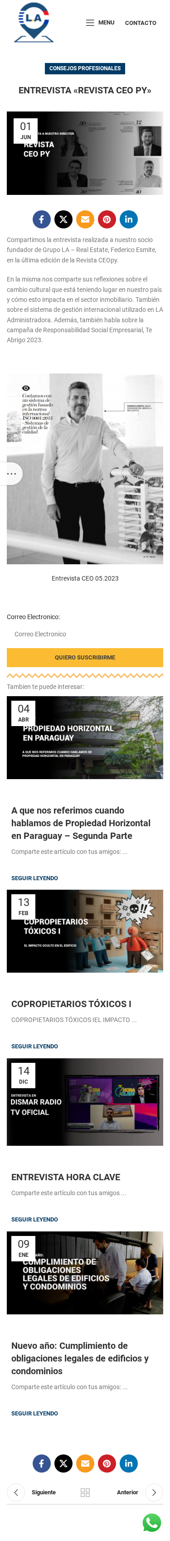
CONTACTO (140, 22)
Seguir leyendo (34, 878)
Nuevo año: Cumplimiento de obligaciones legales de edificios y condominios (80, 1358)
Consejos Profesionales (85, 68)
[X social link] (63, 219)
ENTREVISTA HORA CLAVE (65, 1177)
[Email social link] (85, 219)
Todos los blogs (85, 1492)
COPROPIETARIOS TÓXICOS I (71, 1003)
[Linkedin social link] (129, 219)
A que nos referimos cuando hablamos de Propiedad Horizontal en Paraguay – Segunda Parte (81, 823)
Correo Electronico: (33, 616)
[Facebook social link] (42, 219)
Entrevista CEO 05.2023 (85, 578)
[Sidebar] (11, 473)
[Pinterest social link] (107, 219)
